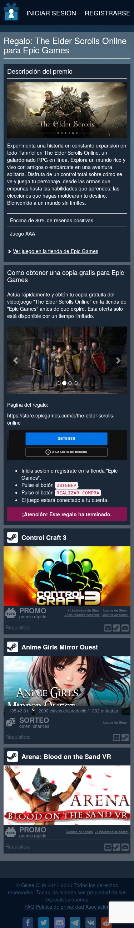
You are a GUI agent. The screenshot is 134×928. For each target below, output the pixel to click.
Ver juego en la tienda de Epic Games (55, 251)
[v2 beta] (12, 12)
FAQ (29, 906)
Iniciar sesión (51, 12)
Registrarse (107, 12)
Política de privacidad (60, 906)
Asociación (97, 906)
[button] (16, 360)
